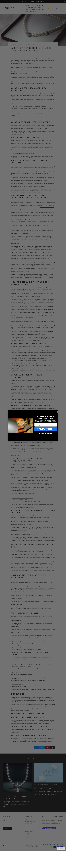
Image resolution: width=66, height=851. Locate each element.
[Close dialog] (56, 412)
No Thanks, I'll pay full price (45, 433)
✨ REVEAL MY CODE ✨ (45, 429)
